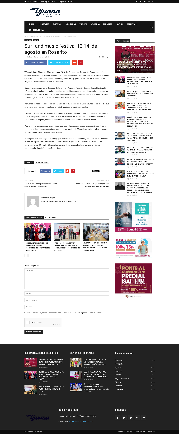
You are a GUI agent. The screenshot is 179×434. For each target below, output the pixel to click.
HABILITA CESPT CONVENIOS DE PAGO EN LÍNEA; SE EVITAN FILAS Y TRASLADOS (140, 93)
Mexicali (56, 240)
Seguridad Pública (122, 378)
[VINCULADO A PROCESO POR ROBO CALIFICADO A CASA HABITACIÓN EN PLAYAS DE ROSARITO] (120, 150)
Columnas (132, 24)
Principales (28, 40)
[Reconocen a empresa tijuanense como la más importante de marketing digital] (76, 387)
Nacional (95, 24)
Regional (118, 371)
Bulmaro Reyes (32, 57)
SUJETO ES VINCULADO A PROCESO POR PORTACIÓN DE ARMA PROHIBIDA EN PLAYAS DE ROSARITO (141, 162)
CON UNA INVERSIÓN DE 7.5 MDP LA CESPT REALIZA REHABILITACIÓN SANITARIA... (96, 362)
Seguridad (71, 24)
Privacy (129, 432)
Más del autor (50, 218)
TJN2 (118, 70)
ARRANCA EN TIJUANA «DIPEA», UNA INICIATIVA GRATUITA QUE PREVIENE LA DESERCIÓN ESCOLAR (134, 64)
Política (119, 24)
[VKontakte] (149, 1)
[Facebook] (136, 1)
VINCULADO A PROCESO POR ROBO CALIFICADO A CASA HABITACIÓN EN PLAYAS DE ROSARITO (140, 150)
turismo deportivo (42, 162)
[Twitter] (140, 1)
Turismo (83, 24)
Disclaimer (121, 432)
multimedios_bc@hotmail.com (81, 421)
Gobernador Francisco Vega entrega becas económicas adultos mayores (92, 185)
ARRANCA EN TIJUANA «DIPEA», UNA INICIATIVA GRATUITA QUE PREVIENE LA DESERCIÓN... (51, 362)
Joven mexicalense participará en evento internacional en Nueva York (40, 185)
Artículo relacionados (34, 218)
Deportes (107, 24)
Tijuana (118, 367)
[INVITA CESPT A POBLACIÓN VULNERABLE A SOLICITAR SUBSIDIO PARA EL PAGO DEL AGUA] (120, 174)
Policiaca (118, 386)
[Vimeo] (144, 1)
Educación (44, 24)
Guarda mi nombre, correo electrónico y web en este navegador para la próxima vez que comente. (65, 313)
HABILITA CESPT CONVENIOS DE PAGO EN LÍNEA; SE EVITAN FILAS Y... (51, 389)
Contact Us (151, 432)
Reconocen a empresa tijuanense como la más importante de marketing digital (96, 386)
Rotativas (118, 360)
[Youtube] (153, 1)
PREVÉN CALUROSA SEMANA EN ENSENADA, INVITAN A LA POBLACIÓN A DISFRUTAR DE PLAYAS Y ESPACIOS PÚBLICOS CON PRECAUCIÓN (140, 121)
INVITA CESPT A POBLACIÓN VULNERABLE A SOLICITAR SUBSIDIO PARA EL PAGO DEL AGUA (140, 174)
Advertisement (140, 432)
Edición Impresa (36, 30)
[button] (152, 27)
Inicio (31, 24)
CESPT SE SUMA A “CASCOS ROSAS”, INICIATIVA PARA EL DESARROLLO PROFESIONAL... (96, 374)
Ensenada (119, 389)
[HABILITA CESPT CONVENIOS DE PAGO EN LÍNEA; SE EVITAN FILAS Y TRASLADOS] (120, 93)
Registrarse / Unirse (65, 2)
